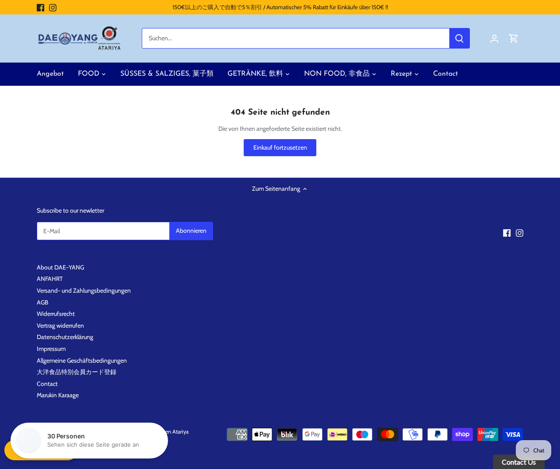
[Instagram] (52, 7)
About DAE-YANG (60, 267)
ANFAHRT (50, 279)
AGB (42, 302)
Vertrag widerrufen (60, 325)
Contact (47, 384)
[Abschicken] (459, 38)
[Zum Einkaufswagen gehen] (513, 38)
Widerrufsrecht (56, 314)
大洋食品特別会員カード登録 (76, 372)
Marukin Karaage (58, 395)
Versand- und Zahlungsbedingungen (84, 290)
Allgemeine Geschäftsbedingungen (82, 360)
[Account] (494, 38)
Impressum (51, 349)
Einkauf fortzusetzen (280, 147)
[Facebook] (40, 7)
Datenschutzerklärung (65, 337)
